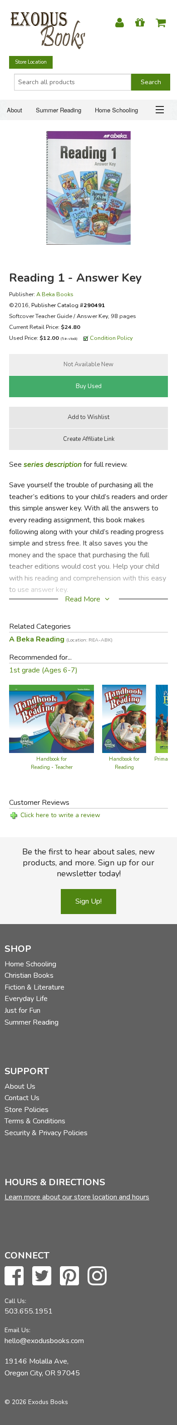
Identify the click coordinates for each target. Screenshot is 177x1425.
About (14, 110)
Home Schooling (116, 110)
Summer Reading (58, 110)
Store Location (31, 62)
